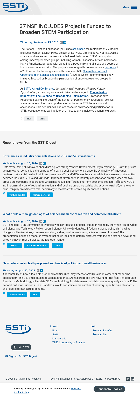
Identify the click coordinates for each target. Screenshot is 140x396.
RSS (132, 379)
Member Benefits (102, 330)
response (110, 67)
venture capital (17, 195)
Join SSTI (23, 347)
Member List (100, 334)
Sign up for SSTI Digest (23, 356)
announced (78, 49)
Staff (55, 334)
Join (93, 326)
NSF (29, 118)
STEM (42, 118)
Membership (59, 338)
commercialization (36, 245)
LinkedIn (128, 379)
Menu (126, 7)
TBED (57, 245)
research (14, 245)
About (54, 326)
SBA (35, 294)
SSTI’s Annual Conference (39, 88)
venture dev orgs (41, 195)
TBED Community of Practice (68, 342)
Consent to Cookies (109, 389)
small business (17, 294)
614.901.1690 (112, 378)
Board (55, 330)
